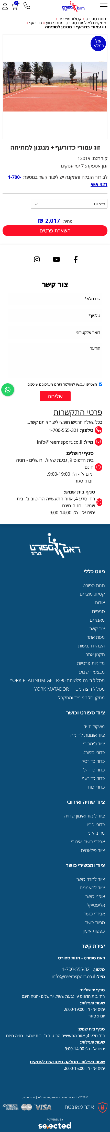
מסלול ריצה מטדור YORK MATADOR (69, 689)
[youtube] (56, 259)
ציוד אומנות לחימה (87, 735)
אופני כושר (95, 896)
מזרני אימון (95, 833)
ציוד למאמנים (92, 887)
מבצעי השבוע (92, 672)
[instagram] (36, 259)
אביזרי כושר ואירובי (88, 841)
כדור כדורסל (93, 761)
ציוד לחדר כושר (90, 879)
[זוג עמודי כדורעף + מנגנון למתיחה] (55, 87)
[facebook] (75, 259)
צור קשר (97, 628)
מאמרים (97, 620)
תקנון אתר (95, 654)
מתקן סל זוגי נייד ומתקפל (81, 697)
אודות (100, 602)
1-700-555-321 (64, 430)
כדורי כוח (96, 787)
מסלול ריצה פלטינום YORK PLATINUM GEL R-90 (57, 680)
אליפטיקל (96, 905)
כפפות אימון (93, 931)
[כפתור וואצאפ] (7, 389)
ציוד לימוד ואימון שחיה (84, 816)
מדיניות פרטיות (91, 663)
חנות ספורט (94, 585)
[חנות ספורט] (73, 6)
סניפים (98, 611)
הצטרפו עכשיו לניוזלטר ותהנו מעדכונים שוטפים (62, 384)
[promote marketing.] (55, 1125)
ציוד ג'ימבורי (94, 744)
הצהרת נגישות (91, 646)
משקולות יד (94, 726)
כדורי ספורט (93, 752)
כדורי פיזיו (96, 824)
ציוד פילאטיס (93, 850)
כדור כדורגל (94, 770)
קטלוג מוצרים (92, 594)
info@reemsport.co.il (73, 976)
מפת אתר (96, 637)
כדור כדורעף (93, 778)
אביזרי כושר (94, 914)
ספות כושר (95, 922)
